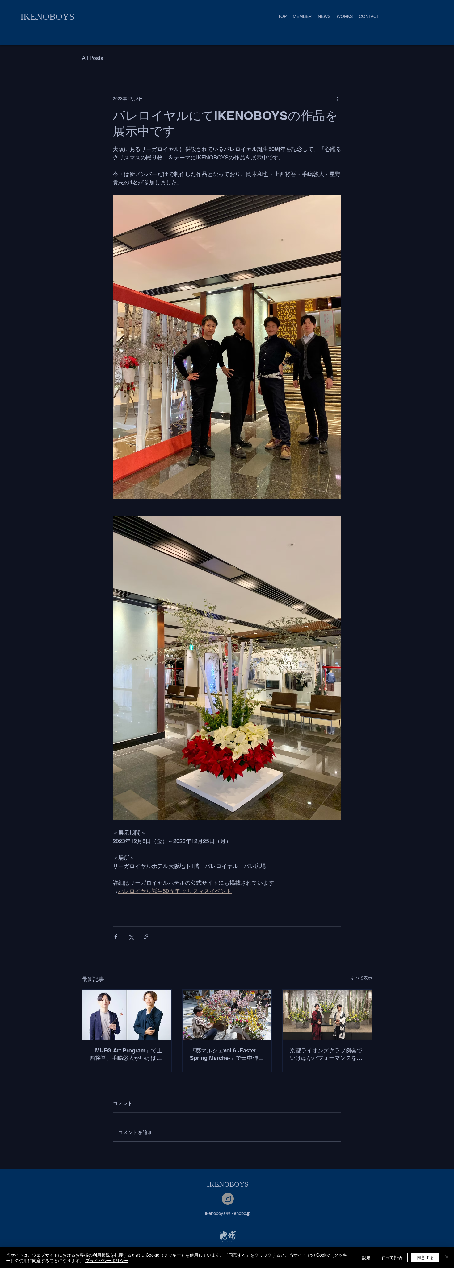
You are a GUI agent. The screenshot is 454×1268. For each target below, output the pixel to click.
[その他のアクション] (337, 98)
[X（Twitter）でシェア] (131, 937)
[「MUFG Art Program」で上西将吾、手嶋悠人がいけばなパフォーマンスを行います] (126, 1015)
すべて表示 (361, 977)
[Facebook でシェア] (116, 937)
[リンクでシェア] (146, 937)
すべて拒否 (391, 1257)
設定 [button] (366, 1257)
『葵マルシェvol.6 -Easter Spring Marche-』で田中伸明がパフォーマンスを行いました (227, 1054)
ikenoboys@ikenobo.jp (227, 1213)
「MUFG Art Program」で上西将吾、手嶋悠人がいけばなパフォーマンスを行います (126, 1054)
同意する (425, 1257)
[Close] (446, 1257)
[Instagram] (228, 1199)
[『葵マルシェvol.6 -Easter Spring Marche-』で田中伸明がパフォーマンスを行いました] (227, 1015)
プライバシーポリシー (106, 1260)
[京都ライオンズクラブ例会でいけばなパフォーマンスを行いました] (327, 1015)
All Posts (92, 58)
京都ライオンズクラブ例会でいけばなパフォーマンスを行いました (326, 1054)
